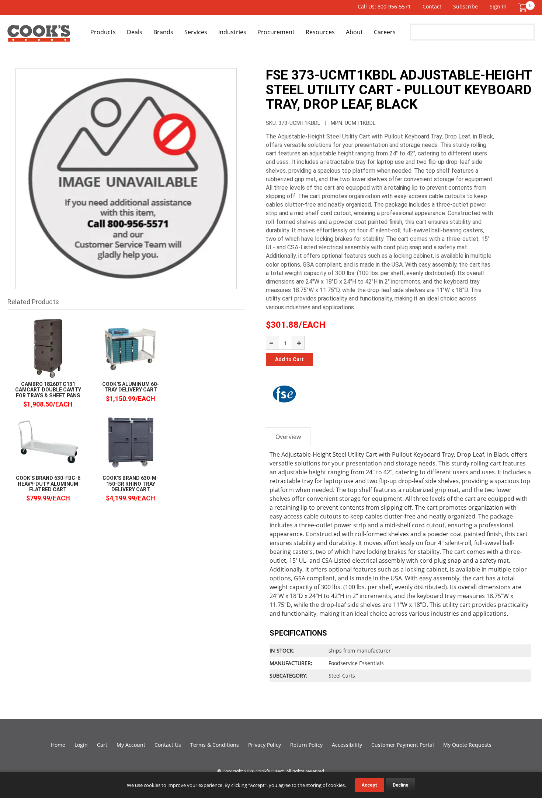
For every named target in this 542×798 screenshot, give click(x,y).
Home (58, 744)
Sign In (498, 6)
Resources (320, 32)
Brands (163, 32)
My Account (131, 744)
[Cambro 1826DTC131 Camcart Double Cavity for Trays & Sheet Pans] (48, 347)
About (354, 32)
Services (195, 32)
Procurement (276, 32)
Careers (385, 32)
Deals (134, 32)
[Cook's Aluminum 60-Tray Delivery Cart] (130, 347)
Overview (288, 437)
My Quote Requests (467, 744)
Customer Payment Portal (402, 744)
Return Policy (306, 744)
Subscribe (465, 6)
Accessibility (347, 744)
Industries (232, 32)
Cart (102, 744)
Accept (369, 785)
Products (103, 32)
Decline (400, 785)
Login (81, 744)
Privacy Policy (264, 744)
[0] (522, 6)
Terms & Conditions (214, 744)
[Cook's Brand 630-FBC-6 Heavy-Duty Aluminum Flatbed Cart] (48, 441)
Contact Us (167, 744)
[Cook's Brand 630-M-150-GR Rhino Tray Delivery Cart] (130, 441)
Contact (432, 6)
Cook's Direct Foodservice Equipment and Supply (38, 36)
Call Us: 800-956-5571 (384, 6)
